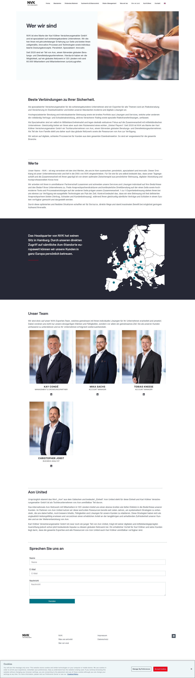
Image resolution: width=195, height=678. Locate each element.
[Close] (191, 668)
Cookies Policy (72, 674)
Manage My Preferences (141, 669)
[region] (97, 669)
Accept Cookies (160, 669)
